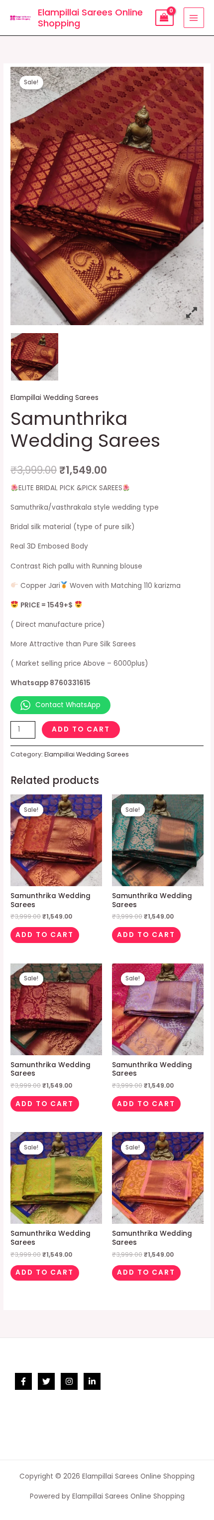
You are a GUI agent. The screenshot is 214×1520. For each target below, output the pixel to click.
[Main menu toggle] (194, 17)
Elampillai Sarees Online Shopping (90, 17)
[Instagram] (69, 1381)
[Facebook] (23, 1381)
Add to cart (81, 729)
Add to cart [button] (44, 935)
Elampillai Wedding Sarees (54, 397)
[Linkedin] (92, 1381)
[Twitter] (46, 1381)
